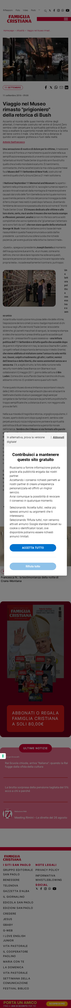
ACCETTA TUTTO (33, 547)
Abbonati (58, 437)
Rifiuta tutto (33, 566)
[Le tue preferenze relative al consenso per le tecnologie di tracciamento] (3, 756)
